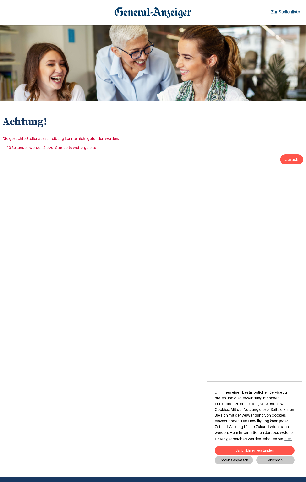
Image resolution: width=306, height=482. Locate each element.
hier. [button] (288, 438)
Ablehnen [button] (275, 460)
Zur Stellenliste (285, 11)
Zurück (291, 159)
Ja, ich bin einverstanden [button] (255, 450)
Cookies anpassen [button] (234, 460)
